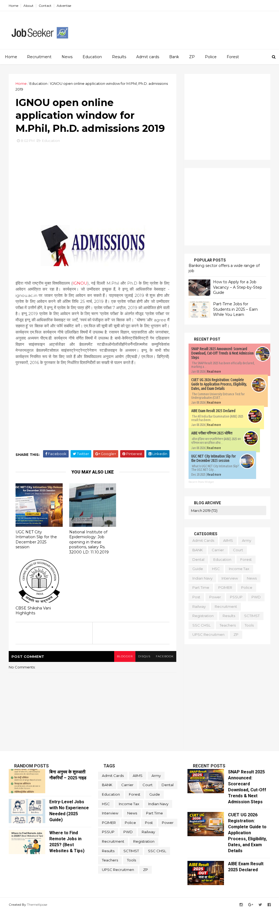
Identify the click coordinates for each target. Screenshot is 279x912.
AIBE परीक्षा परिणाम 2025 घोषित (211, 433)
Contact (45, 6)
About (28, 6)
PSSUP (236, 597)
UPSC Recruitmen (208, 634)
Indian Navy (202, 578)
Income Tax (239, 569)
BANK (197, 550)
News (67, 56)
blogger (125, 656)
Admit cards (147, 56)
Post (196, 597)
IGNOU (79, 283)
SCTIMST (252, 616)
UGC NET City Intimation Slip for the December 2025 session (36, 540)
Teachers (228, 625)
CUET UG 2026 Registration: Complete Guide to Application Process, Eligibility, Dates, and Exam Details (219, 384)
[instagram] (241, 904)
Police (211, 56)
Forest (233, 56)
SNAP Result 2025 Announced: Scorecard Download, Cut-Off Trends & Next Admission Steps (222, 353)
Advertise (64, 6)
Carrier (218, 550)
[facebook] (269, 904)
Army (246, 540)
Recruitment (39, 56)
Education (92, 56)
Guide (197, 569)
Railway (199, 606)
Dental (198, 559)
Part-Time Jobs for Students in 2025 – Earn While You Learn (235, 309)
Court (238, 550)
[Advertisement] (171, 27)
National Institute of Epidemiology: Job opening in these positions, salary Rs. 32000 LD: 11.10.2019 (89, 542)
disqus (144, 656)
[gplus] (250, 904)
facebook (165, 656)
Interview (230, 578)
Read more (214, 371)
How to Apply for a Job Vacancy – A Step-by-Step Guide (237, 287)
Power (215, 597)
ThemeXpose (37, 904)
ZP (192, 56)
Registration (203, 616)
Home (13, 6)
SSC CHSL (201, 625)
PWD (256, 597)
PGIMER (225, 587)
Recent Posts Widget (201, 481)
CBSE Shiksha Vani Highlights (33, 611)
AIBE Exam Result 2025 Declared (213, 411)
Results (119, 56)
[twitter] (260, 904)
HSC (216, 569)
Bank (174, 56)
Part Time (200, 587)
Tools (249, 625)
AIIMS (228, 540)
